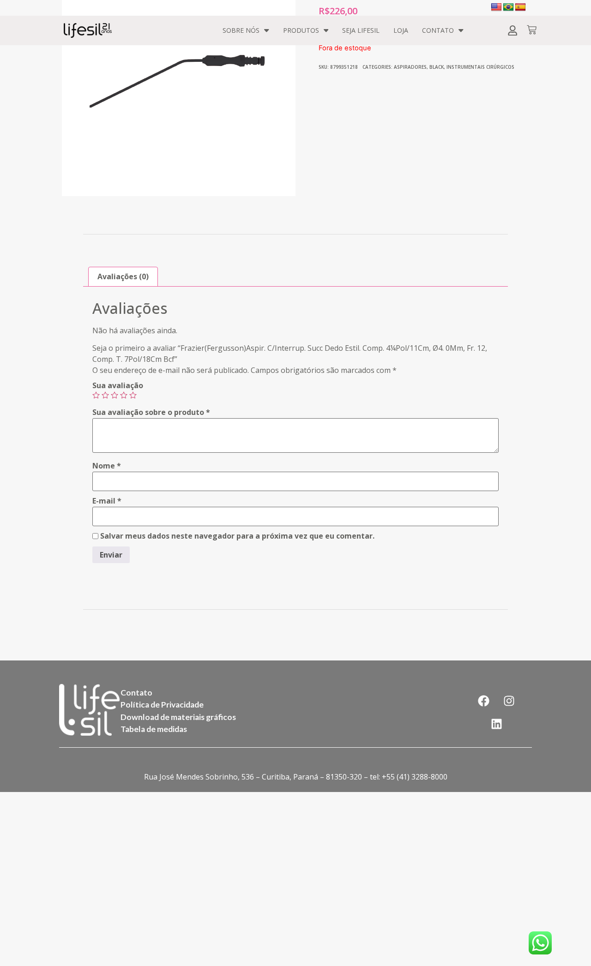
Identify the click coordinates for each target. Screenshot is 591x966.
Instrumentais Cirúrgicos (480, 67)
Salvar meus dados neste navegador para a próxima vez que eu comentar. (237, 536)
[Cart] (532, 30)
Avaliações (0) (123, 276)
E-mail (106, 500)
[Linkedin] (496, 724)
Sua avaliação (117, 385)
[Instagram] (509, 701)
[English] (496, 7)
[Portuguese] (508, 7)
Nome (106, 465)
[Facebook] (483, 701)
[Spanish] (520, 7)
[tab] (123, 277)
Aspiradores (410, 67)
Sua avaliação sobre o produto (151, 412)
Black (436, 67)
